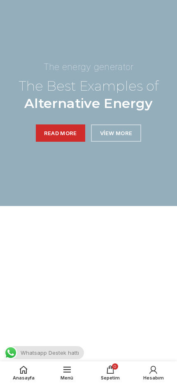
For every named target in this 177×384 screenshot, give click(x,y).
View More (116, 133)
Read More (60, 133)
